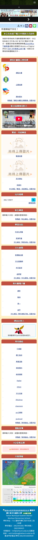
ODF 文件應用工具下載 (16, 48)
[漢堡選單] (34, 2)
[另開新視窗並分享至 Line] (34, 25)
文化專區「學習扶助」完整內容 (25, 242)
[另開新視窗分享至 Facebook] (26, 25)
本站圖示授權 (27, 513)
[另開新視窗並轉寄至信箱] (30, 25)
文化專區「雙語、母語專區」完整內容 (22, 189)
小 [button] (23, 26)
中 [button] (21, 25)
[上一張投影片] (9, 19)
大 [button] (19, 25)
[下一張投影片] (28, 19)
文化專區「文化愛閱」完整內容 (25, 278)
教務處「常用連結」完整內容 (25, 422)
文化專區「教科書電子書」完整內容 (23, 314)
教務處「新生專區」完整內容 (25, 219)
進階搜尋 (32, 203)
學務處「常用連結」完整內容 (25, 437)
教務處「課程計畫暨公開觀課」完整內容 (22, 100)
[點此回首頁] (19, 13)
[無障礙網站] (16, 510)
